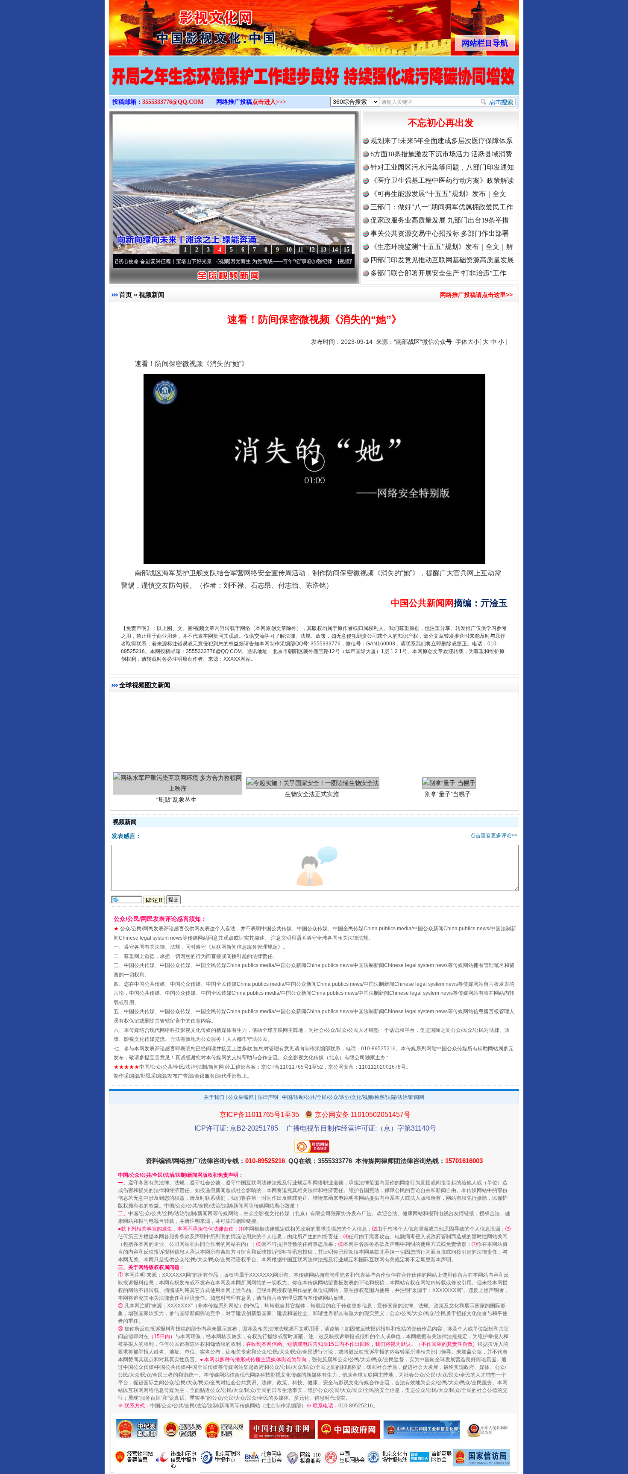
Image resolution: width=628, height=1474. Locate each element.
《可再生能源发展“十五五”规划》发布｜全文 (438, 193)
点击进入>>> (269, 102)
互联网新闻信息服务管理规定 (244, 947)
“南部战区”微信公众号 (423, 341)
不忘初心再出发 (441, 122)
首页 (125, 294)
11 (300, 249)
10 (289, 249)
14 (335, 249)
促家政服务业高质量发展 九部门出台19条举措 (439, 220)
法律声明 (268, 1097)
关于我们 (214, 1097)
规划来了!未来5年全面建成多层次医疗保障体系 (441, 140)
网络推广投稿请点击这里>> (476, 294)
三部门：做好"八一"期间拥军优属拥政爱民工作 (441, 207)
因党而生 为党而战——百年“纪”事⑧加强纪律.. (246, 261)
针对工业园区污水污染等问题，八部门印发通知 (442, 167)
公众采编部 (241, 1097)
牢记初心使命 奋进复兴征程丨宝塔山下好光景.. (124, 261)
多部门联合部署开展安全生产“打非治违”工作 (438, 273)
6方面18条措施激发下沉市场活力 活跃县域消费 (441, 154)
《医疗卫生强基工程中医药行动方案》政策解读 (442, 180)
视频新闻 (151, 294)
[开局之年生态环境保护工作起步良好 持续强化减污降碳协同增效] (314, 85)
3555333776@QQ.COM (172, 102)
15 (346, 249)
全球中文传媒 (179, 25)
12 (312, 249)
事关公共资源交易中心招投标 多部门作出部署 (439, 233)
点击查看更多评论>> (493, 835)
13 (323, 249)
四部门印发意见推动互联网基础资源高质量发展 (442, 260)
